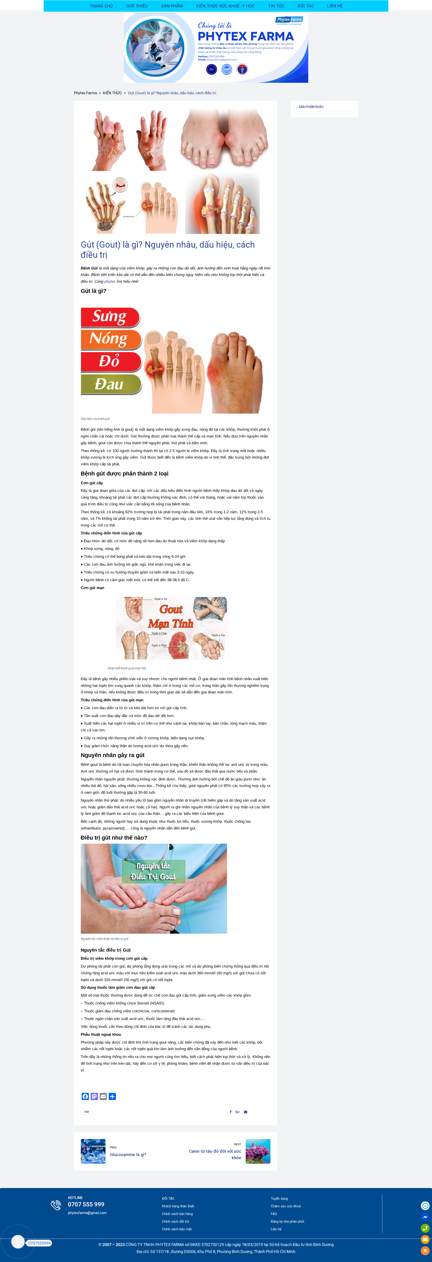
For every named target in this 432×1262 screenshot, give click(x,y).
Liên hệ (276, 1229)
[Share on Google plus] (237, 1112)
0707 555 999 (86, 1204)
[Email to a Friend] (245, 1112)
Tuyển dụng (279, 1199)
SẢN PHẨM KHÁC (311, 107)
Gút (86, 1111)
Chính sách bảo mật (177, 1229)
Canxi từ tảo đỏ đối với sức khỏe (224, 1151)
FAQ (274, 1214)
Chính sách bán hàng (177, 1214)
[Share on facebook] (231, 1112)
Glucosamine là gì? (127, 1151)
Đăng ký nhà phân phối (287, 1221)
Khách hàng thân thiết (178, 1206)
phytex (110, 281)
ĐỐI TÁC (168, 1199)
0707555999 (39, 1243)
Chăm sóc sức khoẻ (286, 1206)
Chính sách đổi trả (175, 1221)
